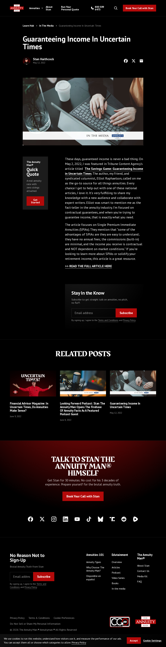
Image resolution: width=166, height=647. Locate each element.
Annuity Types (93, 562)
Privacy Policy (129, 320)
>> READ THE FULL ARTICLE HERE (88, 266)
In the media (118, 588)
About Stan (49, 8)
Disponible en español (93, 577)
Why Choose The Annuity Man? (95, 569)
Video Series (118, 577)
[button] (35, 8)
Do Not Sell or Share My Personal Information (35, 623)
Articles (116, 567)
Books (115, 583)
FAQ (139, 581)
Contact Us (143, 571)
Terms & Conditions (39, 617)
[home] (17, 8)
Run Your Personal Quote (70, 8)
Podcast (116, 572)
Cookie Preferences (64, 617)
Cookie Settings (152, 640)
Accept (134, 640)
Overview (117, 562)
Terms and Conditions (108, 320)
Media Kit (142, 576)
